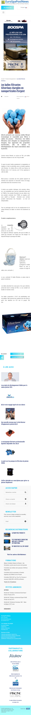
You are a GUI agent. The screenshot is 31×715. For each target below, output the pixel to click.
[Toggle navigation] (3, 12)
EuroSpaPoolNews (5, 625)
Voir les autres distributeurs (16, 554)
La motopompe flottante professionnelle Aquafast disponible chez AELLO (13, 442)
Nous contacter (4, 617)
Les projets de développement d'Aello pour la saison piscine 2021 (14, 386)
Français (23, 7)
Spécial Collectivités (5, 628)
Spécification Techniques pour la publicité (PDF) (11, 638)
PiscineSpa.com (4, 629)
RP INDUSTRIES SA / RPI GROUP (20, 546)
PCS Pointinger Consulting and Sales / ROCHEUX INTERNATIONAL (20, 541)
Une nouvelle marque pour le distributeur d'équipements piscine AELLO (13, 423)
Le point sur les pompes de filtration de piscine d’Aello (14, 462)
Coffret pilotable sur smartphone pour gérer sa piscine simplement (15, 481)
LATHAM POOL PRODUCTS (18, 533)
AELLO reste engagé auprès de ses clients (13, 405)
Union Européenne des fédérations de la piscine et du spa (15, 675)
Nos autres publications (6, 619)
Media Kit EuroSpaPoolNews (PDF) (8, 637)
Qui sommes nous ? (5, 620)
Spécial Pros (3, 626)
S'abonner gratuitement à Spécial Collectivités (10, 635)
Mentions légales (7, 710)
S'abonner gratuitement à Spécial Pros (9, 634)
